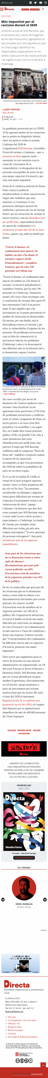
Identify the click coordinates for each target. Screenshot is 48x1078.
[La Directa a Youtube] (40, 2)
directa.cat (6, 2)
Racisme (6, 16)
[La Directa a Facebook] (31, 2)
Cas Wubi (12, 730)
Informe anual (24, 730)
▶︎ (45, 899)
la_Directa (9, 113)
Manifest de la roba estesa (24, 763)
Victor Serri (41, 103)
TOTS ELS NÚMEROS (24, 857)
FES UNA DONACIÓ (34, 9)
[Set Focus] (43, 9)
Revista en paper (15, 1030)
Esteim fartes (24, 907)
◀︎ (3, 899)
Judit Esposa (12, 109)
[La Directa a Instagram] (46, 2)
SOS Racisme (25, 148)
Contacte (12, 1033)
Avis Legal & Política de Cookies (22, 1037)
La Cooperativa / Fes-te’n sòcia (22, 1020)
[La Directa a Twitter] (35, 2)
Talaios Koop (27, 1074)
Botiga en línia (14, 1027)
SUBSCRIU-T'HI (25, 9)
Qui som (12, 1017)
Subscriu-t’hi (14, 1023)
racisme (36, 730)
